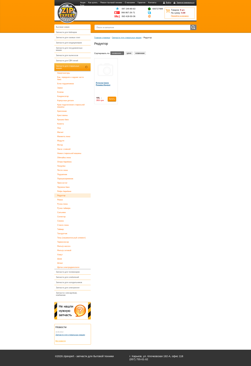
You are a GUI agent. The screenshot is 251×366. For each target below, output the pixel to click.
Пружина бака (63, 187)
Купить (112, 99)
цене (129, 53)
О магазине (130, 2)
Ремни (60, 200)
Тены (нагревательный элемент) (71, 238)
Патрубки (61, 166)
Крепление (62, 111)
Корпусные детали (65, 100)
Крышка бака (63, 119)
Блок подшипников (65, 84)
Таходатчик (62, 233)
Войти (168, 2)
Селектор (61, 217)
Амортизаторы (63, 73)
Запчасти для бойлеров (66, 32)
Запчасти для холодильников (69, 282)
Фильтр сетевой (64, 250)
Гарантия (141, 2)
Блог (82, 5)
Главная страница (102, 38)
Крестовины (62, 115)
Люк (59, 128)
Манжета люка (63, 136)
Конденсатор (63, 96)
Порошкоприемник (65, 179)
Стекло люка (63, 225)
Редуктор (61, 195)
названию (116, 53)
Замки (60, 88)
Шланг (60, 263)
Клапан (60, 92)
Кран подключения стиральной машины (71, 106)
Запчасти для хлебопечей (67, 277)
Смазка (60, 221)
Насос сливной (63, 149)
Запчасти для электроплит (68, 288)
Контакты (152, 2)
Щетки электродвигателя (68, 267)
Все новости (60, 341)
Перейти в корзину (180, 16)
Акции (82, 2)
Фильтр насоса (63, 246)
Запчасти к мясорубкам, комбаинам (66, 294)
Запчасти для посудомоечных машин (69, 49)
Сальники (61, 212)
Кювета (60, 124)
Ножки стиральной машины (69, 153)
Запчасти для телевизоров (68, 272)
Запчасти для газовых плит (68, 37)
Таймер (60, 229)
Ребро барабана (64, 191)
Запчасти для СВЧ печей (67, 61)
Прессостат (62, 183)
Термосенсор (63, 242)
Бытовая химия (62, 27)
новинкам (140, 53)
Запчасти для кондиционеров (69, 43)
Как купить (93, 2)
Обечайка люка (64, 157)
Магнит (60, 132)
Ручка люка (62, 204)
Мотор (60, 145)
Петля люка (62, 170)
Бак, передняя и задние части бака (70, 78)
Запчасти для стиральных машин (67, 67)
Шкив (59, 259)
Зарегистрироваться (185, 2)
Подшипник (62, 174)
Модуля (60, 141)
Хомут (60, 255)
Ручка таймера (63, 208)
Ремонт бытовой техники (111, 2)
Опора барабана (64, 162)
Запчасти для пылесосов (67, 55)
